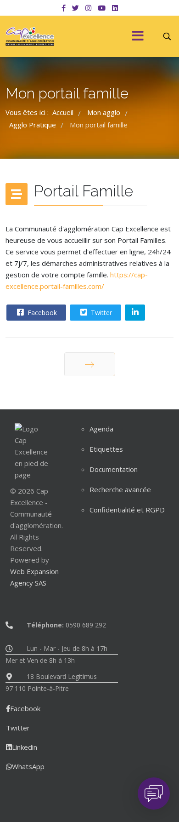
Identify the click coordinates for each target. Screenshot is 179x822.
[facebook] (64, 7)
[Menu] (137, 36)
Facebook (41, 312)
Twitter (100, 312)
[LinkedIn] (115, 7)
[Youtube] (102, 7)
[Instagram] (88, 7)
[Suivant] (90, 364)
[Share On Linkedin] (135, 313)
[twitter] (75, 7)
